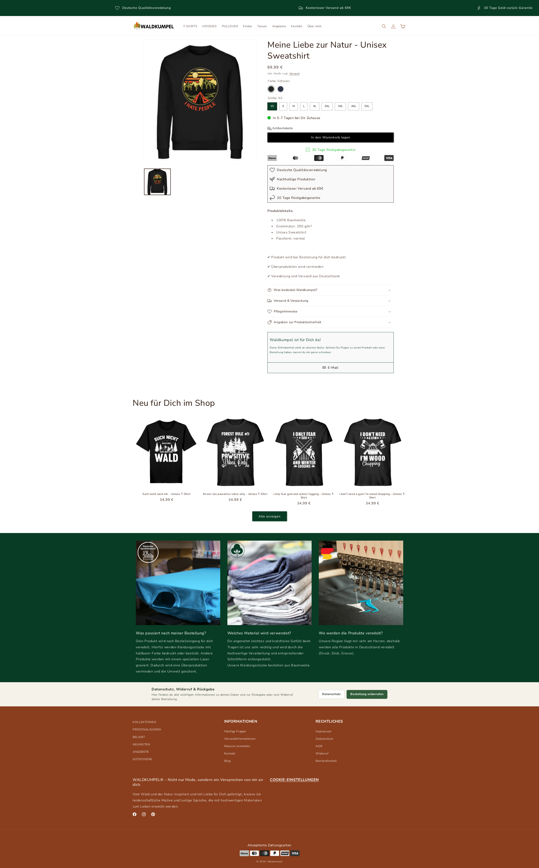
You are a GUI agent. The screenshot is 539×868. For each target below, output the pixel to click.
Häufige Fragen (235, 731)
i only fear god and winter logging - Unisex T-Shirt (304, 496)
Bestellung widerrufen (367, 694)
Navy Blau (280, 89)
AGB (319, 746)
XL (314, 105)
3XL (340, 105)
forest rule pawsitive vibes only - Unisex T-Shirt (235, 494)
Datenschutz (331, 694)
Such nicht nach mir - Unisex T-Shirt (167, 494)
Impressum (323, 731)
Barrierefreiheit (326, 761)
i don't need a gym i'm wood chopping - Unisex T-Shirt (372, 496)
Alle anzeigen (270, 516)
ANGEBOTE (141, 752)
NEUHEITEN (141, 744)
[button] (384, 26)
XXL (327, 105)
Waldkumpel (275, 861)
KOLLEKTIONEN (144, 722)
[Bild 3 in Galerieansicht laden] (157, 182)
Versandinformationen (240, 739)
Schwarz (271, 89)
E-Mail (332, 367)
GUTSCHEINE (142, 759)
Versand (295, 73)
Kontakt (229, 753)
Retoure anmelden (237, 746)
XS (272, 105)
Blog (227, 761)
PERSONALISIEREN (147, 729)
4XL (353, 105)
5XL (367, 105)
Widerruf (322, 753)
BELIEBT (139, 737)
